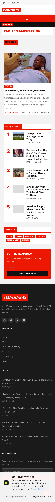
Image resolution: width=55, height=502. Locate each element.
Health (25, 240)
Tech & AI (41, 236)
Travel (8, 86)
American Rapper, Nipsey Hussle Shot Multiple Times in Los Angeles (37, 210)
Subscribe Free (27, 273)
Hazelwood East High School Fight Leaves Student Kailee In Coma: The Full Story (37, 154)
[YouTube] (18, 2)
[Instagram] (13, 2)
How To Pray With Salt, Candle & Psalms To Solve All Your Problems (37, 191)
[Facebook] (4, 2)
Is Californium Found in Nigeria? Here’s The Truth (37, 172)
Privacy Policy (37, 489)
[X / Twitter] (8, 2)
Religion (29, 236)
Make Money (13, 240)
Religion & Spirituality (11, 347)
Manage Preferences (16, 496)
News (10, 236)
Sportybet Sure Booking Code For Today (35, 136)
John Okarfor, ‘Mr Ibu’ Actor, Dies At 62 (24, 90)
